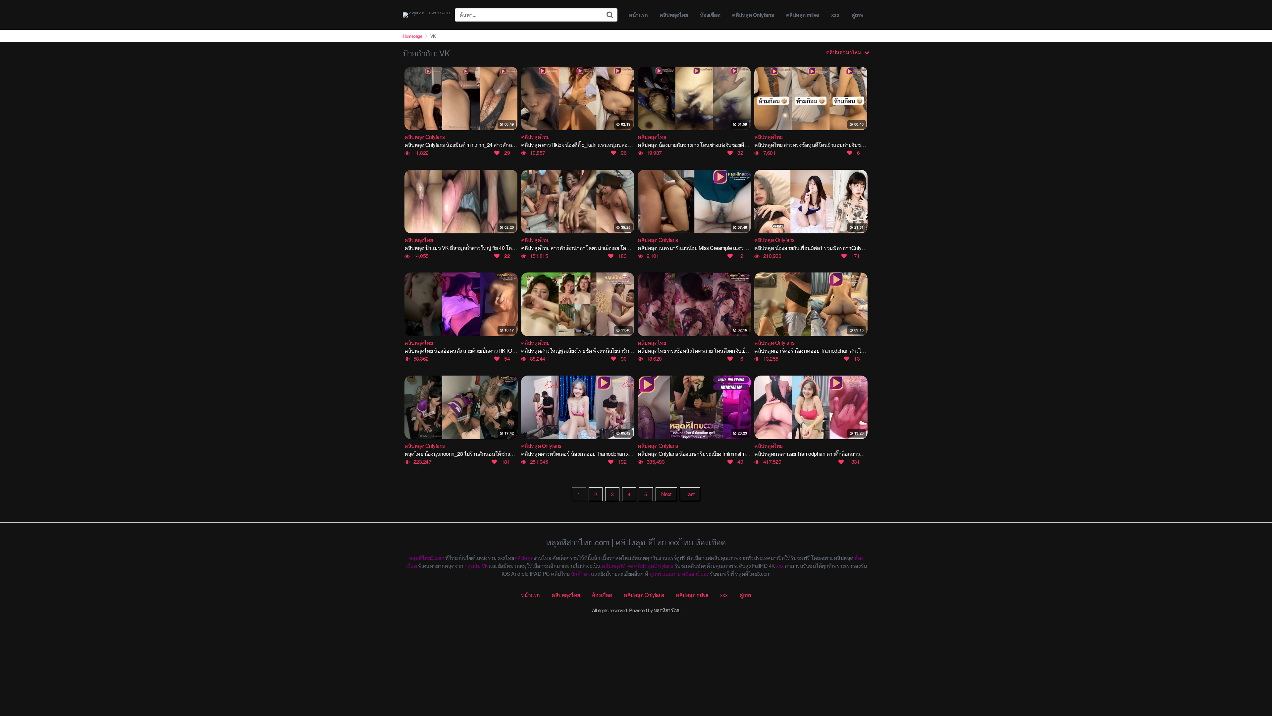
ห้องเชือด (710, 15)
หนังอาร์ (691, 573)
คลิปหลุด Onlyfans (753, 15)
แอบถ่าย (671, 573)
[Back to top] (1253, 685)
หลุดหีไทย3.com (426, 558)
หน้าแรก (638, 15)
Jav (705, 573)
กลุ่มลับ (472, 565)
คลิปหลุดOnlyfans (653, 565)
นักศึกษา (580, 573)
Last (690, 494)
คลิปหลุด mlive (802, 15)
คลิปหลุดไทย (674, 15)
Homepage (412, 36)
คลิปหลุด (524, 558)
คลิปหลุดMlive (617, 565)
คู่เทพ (857, 15)
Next (666, 494)
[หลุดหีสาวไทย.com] (426, 15)
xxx (835, 15)
